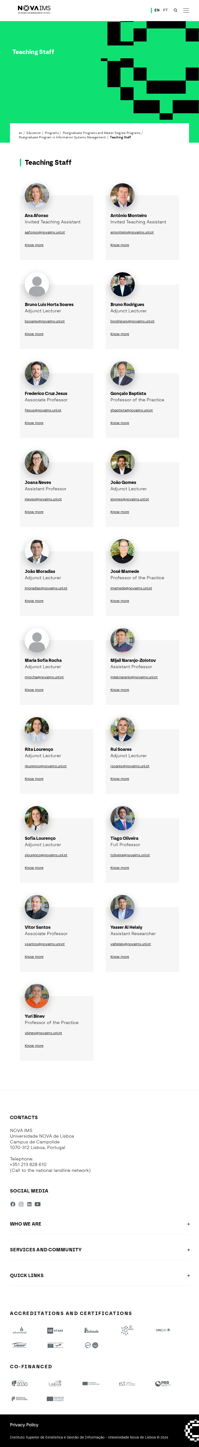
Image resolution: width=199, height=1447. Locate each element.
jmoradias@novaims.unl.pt (46, 588)
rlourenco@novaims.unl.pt (46, 766)
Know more (34, 245)
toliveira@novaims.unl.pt (130, 855)
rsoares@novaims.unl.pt (129, 766)
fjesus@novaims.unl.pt (43, 410)
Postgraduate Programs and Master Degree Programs (102, 133)
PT (165, 10)
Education (33, 133)
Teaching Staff (120, 137)
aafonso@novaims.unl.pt (45, 232)
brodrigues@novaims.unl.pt (132, 321)
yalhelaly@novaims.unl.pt (130, 944)
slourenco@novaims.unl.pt (46, 855)
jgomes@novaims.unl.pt (129, 499)
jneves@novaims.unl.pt (43, 499)
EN (157, 10)
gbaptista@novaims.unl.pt (131, 410)
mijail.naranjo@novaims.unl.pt (134, 677)
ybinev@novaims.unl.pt (43, 1033)
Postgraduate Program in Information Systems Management (62, 137)
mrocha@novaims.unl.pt (44, 677)
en (21, 133)
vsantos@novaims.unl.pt (45, 944)
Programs (52, 133)
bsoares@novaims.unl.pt (45, 321)
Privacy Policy (24, 1425)
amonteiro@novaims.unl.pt (132, 232)
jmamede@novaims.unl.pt (131, 588)
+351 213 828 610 (28, 1164)
